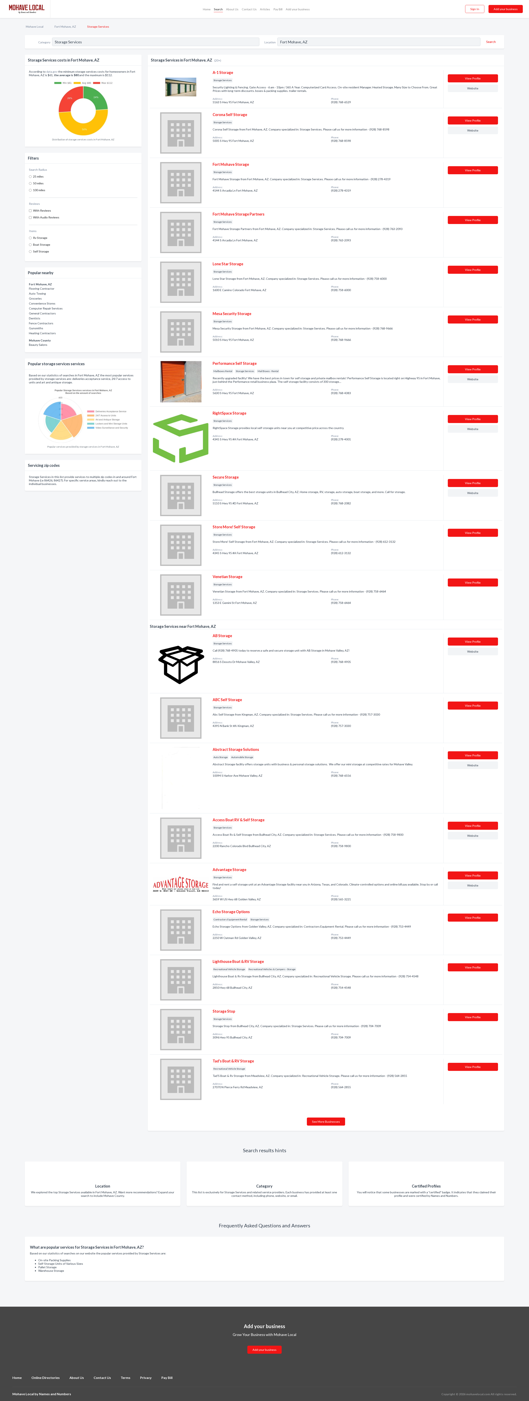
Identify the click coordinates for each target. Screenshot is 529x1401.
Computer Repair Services (46, 308)
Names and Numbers (55, 1394)
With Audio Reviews (46, 217)
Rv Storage (40, 237)
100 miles (39, 190)
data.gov (51, 71)
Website (472, 88)
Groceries (35, 298)
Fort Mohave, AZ (65, 26)
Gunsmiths (36, 328)
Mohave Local (34, 26)
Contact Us (249, 9)
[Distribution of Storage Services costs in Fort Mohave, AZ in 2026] (83, 107)
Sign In (474, 9)
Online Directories (45, 1378)
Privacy (146, 1378)
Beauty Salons (38, 344)
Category (44, 42)
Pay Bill (277, 9)
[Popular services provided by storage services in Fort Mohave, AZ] (83, 414)
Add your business (298, 9)
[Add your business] (264, 1345)
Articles (265, 9)
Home (207, 9)
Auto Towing (37, 293)
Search (218, 9)
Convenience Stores (42, 303)
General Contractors (42, 313)
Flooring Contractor (41, 288)
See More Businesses (326, 1121)
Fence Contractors (41, 323)
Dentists (34, 318)
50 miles (38, 183)
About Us (232, 9)
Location (270, 42)
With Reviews (42, 210)
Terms (125, 1378)
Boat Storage (41, 244)
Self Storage (41, 251)
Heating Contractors (42, 333)
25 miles (38, 176)
